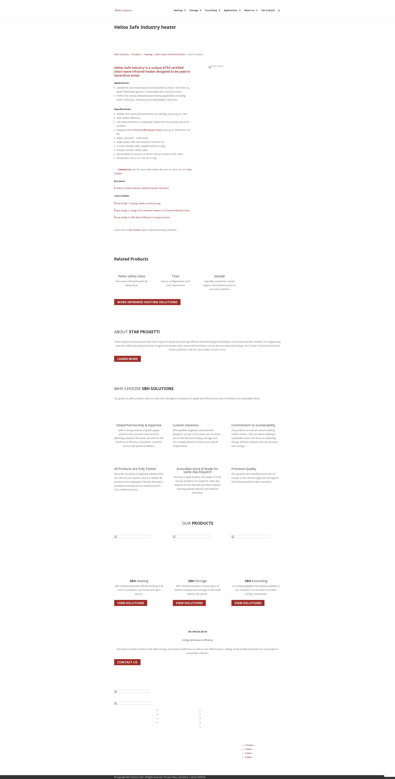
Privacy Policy (170, 777)
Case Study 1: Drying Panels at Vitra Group (137, 203)
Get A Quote (268, 10)
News (205, 726)
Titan (175, 276)
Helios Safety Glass (131, 276)
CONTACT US (127, 662)
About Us (249, 10)
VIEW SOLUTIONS (130, 603)
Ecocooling (211, 10)
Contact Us (207, 714)
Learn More (127, 359)
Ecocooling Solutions (169, 718)
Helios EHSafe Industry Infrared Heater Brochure (142, 188)
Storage (193, 10)
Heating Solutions (167, 710)
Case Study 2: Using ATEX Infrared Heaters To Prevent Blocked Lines (151, 210)
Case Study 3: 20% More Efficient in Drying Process (142, 217)
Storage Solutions (167, 714)
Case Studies (134, 229)
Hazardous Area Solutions (171, 722)
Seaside (219, 276)
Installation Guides (211, 722)
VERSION (201, 777)
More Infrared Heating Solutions (147, 302)
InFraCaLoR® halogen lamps (147, 129)
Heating (178, 10)
